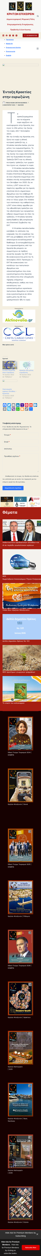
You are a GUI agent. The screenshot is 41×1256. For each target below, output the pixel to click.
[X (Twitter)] (10, 35)
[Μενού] (38, 49)
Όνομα (7, 435)
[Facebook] (6, 35)
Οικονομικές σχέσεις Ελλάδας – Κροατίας (9, 391)
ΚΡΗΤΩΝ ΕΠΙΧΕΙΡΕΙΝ (20, 14)
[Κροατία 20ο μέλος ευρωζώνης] (26, 365)
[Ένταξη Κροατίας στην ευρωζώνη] (10, 365)
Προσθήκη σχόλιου (12, 456)
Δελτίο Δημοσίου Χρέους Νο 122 (16, 641)
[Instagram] (13, 35)
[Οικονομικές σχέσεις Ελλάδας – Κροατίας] (10, 384)
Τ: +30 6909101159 (30, 35)
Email (7, 442)
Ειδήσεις (21, 105)
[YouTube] (16, 35)
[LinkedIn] (3, 35)
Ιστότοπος (8, 449)
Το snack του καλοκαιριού (13, 703)
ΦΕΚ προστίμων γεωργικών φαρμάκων (19, 672)
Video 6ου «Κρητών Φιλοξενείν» (16, 610)
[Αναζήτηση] (38, 16)
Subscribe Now (30, 1247)
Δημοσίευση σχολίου (13, 488)
